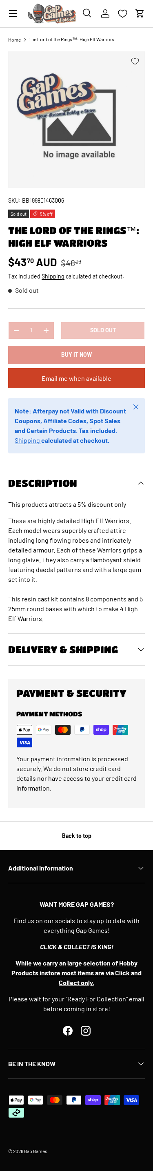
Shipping (53, 276)
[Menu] (13, 13)
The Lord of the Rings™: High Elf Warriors (71, 39)
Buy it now (76, 354)
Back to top (76, 835)
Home (14, 39)
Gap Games (35, 1151)
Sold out (103, 330)
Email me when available (76, 378)
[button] (140, 13)
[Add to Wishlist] (135, 61)
